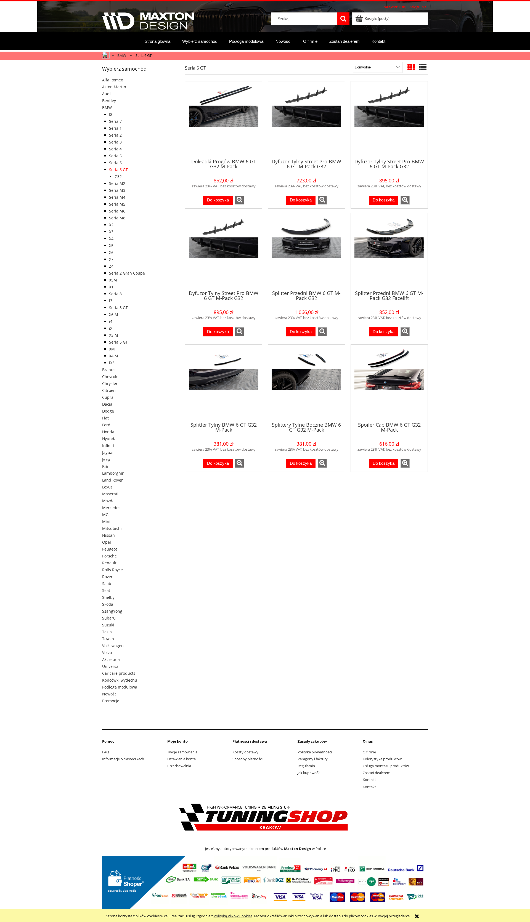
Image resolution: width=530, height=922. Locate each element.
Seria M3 (117, 190)
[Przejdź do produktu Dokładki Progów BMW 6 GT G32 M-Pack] (223, 119)
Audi (106, 93)
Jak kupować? (309, 772)
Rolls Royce (112, 569)
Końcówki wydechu (119, 680)
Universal (111, 666)
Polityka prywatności (315, 752)
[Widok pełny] (422, 67)
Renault (109, 562)
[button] (239, 200)
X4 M (113, 355)
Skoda (107, 604)
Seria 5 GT (118, 342)
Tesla (107, 631)
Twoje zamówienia (182, 752)
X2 (111, 224)
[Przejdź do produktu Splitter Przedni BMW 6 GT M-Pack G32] (306, 251)
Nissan (108, 535)
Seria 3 (115, 142)
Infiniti (108, 445)
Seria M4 (117, 197)
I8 (110, 114)
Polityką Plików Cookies (233, 915)
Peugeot (109, 549)
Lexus (107, 487)
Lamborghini (114, 473)
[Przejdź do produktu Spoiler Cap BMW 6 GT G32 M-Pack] (389, 382)
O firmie (369, 752)
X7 (111, 259)
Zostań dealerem (376, 772)
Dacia (107, 404)
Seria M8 (117, 217)
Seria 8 (115, 293)
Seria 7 (115, 121)
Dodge (108, 411)
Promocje (110, 700)
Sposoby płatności (247, 758)
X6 (111, 252)
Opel (106, 542)
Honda (108, 431)
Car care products (118, 673)
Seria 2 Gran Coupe (127, 273)
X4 (111, 238)
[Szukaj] (343, 18)
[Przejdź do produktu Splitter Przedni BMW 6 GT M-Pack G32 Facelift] (389, 251)
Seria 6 (115, 162)
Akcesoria (111, 659)
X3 (111, 231)
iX (110, 328)
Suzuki (108, 625)
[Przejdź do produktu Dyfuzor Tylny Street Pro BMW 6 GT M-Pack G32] (306, 119)
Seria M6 (117, 211)
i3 (110, 300)
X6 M (113, 314)
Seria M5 (117, 204)
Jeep (106, 459)
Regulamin (306, 765)
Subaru (109, 618)
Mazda (108, 500)
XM (112, 349)
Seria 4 (115, 149)
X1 (111, 286)
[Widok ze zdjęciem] (411, 67)
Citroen (109, 390)
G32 (118, 176)
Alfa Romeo (112, 80)
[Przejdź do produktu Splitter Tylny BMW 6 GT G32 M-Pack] (223, 382)
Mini (106, 521)
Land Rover (112, 480)
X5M (113, 280)
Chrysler (110, 383)
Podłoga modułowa (119, 687)
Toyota (108, 638)
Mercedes (111, 507)
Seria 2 (115, 135)
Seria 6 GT (118, 169)
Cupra (107, 397)
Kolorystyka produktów (382, 758)
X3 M (113, 335)
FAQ (105, 752)
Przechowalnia (179, 765)
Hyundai (110, 438)
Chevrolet (111, 376)
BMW (107, 107)
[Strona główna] (148, 20)
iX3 (112, 362)
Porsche (109, 556)
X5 (111, 245)
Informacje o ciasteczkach (123, 758)
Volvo (107, 652)
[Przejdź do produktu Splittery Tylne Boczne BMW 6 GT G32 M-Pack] (306, 382)
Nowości (110, 694)
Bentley (109, 100)
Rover (107, 576)
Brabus (108, 369)
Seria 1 (115, 128)
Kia (105, 466)
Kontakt (369, 779)
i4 (110, 321)
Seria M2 (117, 183)
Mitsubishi (112, 528)
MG (105, 514)
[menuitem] (157, 41)
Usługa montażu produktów (386, 765)
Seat (106, 590)
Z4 (111, 266)
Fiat (105, 418)
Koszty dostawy (245, 752)
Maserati (110, 493)
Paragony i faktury (313, 758)
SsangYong (112, 611)
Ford (106, 424)
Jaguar (108, 452)
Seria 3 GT (118, 307)
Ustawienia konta (181, 758)
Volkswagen (113, 645)
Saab (106, 583)
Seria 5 (115, 155)
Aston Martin (114, 86)
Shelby (108, 597)
